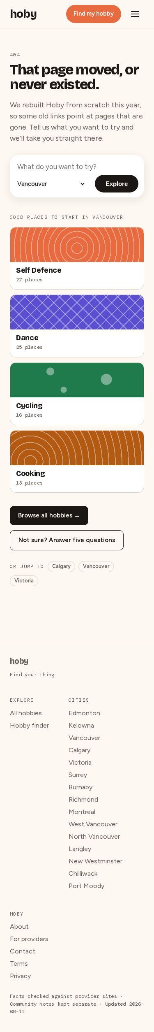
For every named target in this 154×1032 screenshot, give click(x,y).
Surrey (78, 775)
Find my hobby (94, 13)
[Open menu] (135, 14)
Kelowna (81, 725)
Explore (117, 183)
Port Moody (86, 886)
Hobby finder (29, 725)
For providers (29, 939)
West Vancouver (93, 824)
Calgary (61, 566)
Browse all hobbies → (49, 515)
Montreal (82, 812)
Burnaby (80, 787)
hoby (23, 14)
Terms (19, 963)
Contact (22, 951)
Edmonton (84, 713)
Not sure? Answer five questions (66, 540)
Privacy (20, 976)
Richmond (83, 799)
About (19, 926)
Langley (80, 849)
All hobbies (26, 713)
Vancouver (96, 566)
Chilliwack (83, 873)
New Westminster (95, 861)
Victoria (24, 580)
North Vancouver (94, 836)
